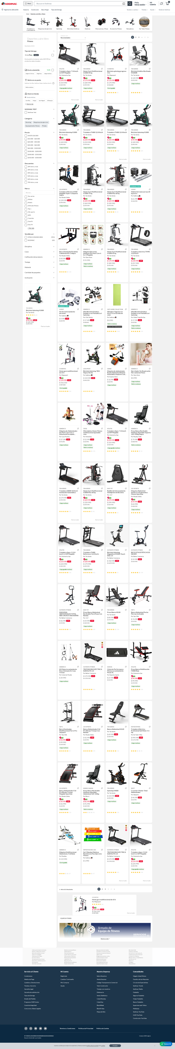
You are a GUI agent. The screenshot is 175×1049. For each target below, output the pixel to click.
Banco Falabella (138, 1002)
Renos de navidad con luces (38, 953)
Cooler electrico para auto (70, 954)
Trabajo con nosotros (103, 989)
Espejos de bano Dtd (69, 963)
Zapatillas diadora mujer (102, 963)
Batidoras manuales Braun (70, 950)
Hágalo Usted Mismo (139, 976)
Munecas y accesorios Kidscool (103, 953)
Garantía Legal (28, 989)
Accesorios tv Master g (134, 956)
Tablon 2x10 (99, 954)
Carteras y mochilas (133, 951)
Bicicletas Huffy (132, 950)
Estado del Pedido (30, 999)
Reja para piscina (68, 960)
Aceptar (115, 1045)
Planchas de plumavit (69, 953)
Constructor (35, 10)
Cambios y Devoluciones (32, 982)
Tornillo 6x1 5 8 (132, 959)
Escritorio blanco (36, 957)
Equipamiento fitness (33, 126)
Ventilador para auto (36, 963)
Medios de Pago (29, 979)
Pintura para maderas (101, 960)
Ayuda (63, 986)
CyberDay (100, 1002)
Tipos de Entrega (56, 10)
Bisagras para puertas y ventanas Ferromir (104, 956)
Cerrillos (28, 100)
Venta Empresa (101, 979)
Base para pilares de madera (103, 950)
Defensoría (100, 992)
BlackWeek (100, 1005)
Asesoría (26, 10)
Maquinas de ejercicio (41, 122)
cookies (103, 1045)
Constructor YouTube (140, 1018)
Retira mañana (29, 87)
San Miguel (42, 100)
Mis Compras (65, 982)
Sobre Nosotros (102, 976)
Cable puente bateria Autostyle (39, 950)
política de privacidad (92, 1045)
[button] (83, 3)
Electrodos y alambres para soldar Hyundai (39, 960)
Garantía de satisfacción (31, 992)
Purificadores (35, 962)
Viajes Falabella (138, 999)
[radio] (60, 91)
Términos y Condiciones (67, 1028)
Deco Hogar (45, 10)
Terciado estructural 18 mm (38, 959)
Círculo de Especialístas (140, 982)
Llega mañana (47, 73)
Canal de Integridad (30, 1005)
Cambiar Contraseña (67, 979)
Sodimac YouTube (138, 1012)
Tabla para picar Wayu (37, 956)
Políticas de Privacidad (85, 1028)
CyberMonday (101, 999)
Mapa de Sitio (101, 1012)
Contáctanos (28, 976)
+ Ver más (31, 228)
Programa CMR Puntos (31, 1002)
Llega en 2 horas (30, 73)
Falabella (136, 992)
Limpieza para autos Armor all (135, 954)
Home (27, 14)
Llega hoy (39, 73)
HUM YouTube (137, 1015)
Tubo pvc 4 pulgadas (36, 954)
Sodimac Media (138, 989)
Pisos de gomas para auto (102, 962)
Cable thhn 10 (67, 959)
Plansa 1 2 (131, 960)
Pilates (44, 126)
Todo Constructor (102, 986)
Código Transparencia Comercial (107, 982)
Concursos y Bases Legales (32, 1008)
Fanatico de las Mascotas (141, 979)
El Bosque (50, 100)
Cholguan (131, 962)
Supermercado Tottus (140, 1005)
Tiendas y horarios (30, 986)
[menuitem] (131, 9)
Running (28, 122)
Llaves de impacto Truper (102, 957)
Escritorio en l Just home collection (136, 953)
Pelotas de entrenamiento (70, 957)
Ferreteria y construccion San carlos (104, 951)
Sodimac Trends (138, 986)
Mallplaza (136, 1008)
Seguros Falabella (138, 995)
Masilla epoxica (67, 951)
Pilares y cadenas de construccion (39, 951)
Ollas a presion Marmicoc (70, 956)
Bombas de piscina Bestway (70, 962)
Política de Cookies (103, 1028)
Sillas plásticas (132, 963)
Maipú (34, 100)
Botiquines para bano (101, 959)
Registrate (64, 976)
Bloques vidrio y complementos (136, 957)
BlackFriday (100, 1008)
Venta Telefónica (102, 995)
